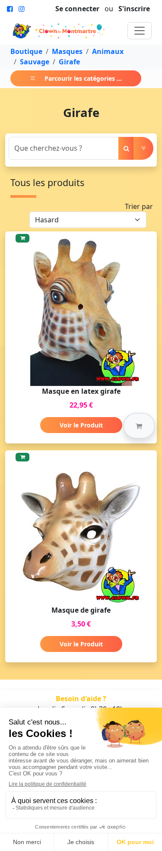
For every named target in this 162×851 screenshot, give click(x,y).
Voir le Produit (81, 425)
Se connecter (77, 8)
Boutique (26, 51)
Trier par (139, 206)
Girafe (69, 61)
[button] (139, 426)
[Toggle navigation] (139, 30)
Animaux (108, 51)
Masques (67, 51)
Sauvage (34, 61)
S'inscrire (134, 8)
